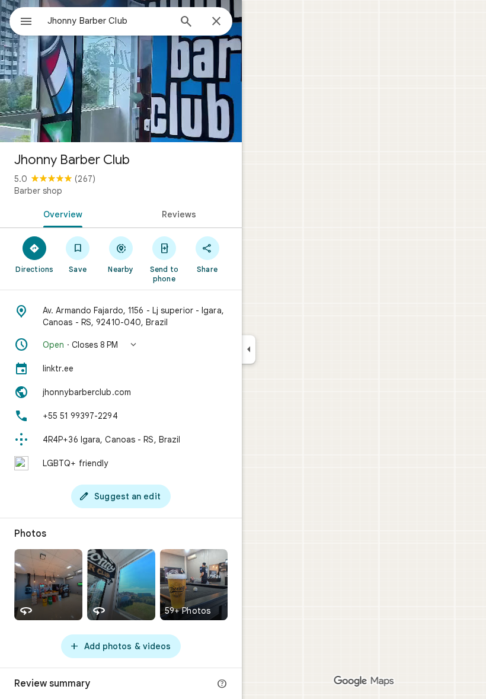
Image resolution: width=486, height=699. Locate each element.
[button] (121, 345)
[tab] (60, 213)
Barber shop (38, 190)
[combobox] (108, 21)
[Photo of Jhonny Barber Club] (121, 71)
